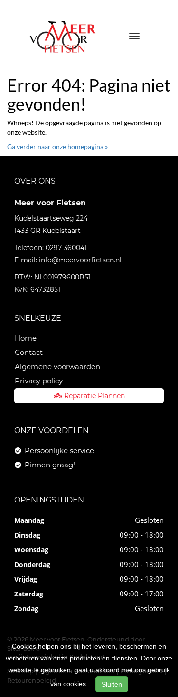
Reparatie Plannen (94, 395)
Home (26, 338)
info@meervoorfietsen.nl (80, 260)
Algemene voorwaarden (57, 366)
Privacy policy (39, 380)
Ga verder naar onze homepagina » (57, 146)
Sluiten (112, 684)
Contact (29, 352)
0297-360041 (66, 247)
